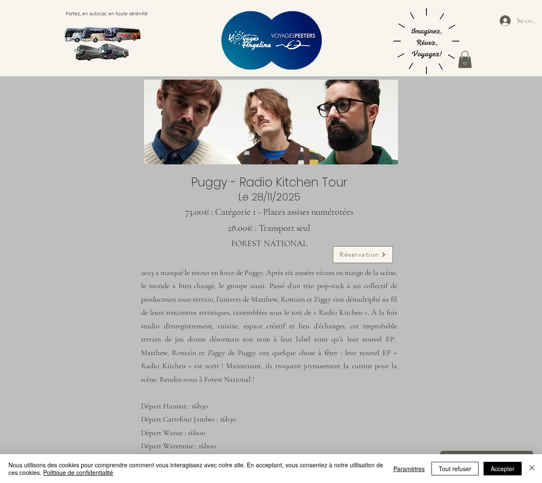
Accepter (502, 468)
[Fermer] (532, 468)
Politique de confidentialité (78, 472)
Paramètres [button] (409, 468)
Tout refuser (455, 468)
